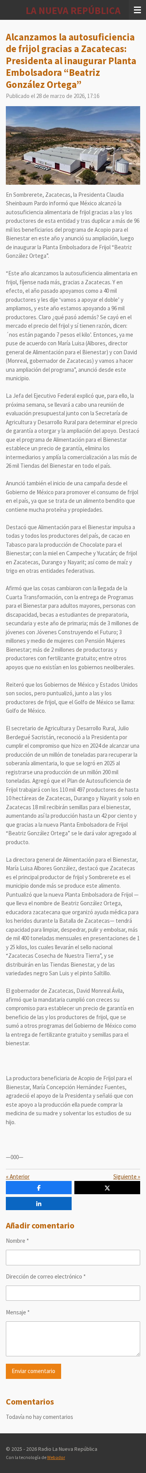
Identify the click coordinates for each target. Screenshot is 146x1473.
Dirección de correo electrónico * (46, 1276)
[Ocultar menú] (137, 10)
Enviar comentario (33, 1371)
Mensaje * (18, 1312)
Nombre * (17, 1240)
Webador (56, 1457)
